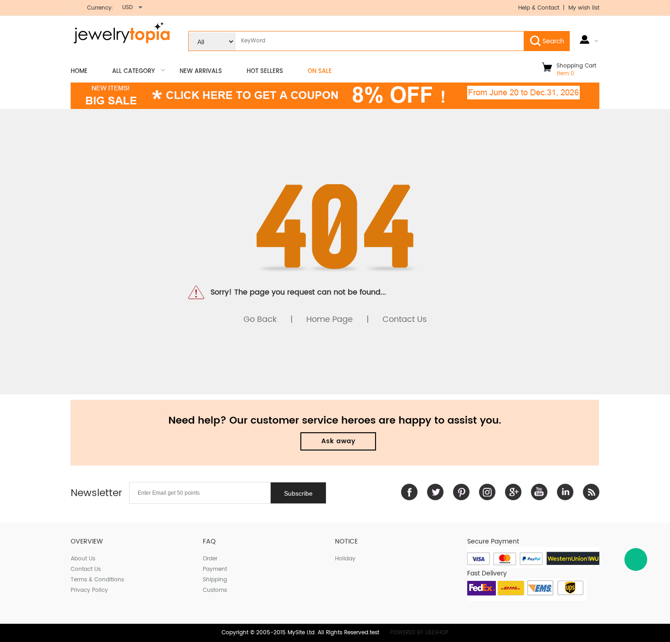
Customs (215, 590)
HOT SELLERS (265, 71)
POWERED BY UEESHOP (419, 632)
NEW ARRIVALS (201, 71)
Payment (215, 569)
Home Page (329, 319)
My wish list (583, 8)
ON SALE (320, 71)
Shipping (215, 579)
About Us (83, 558)
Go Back (260, 319)
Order (210, 558)
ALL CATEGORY (133, 71)
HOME (79, 71)
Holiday (345, 558)
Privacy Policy (89, 590)
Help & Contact (539, 8)
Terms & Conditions (97, 579)
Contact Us (404, 319)
